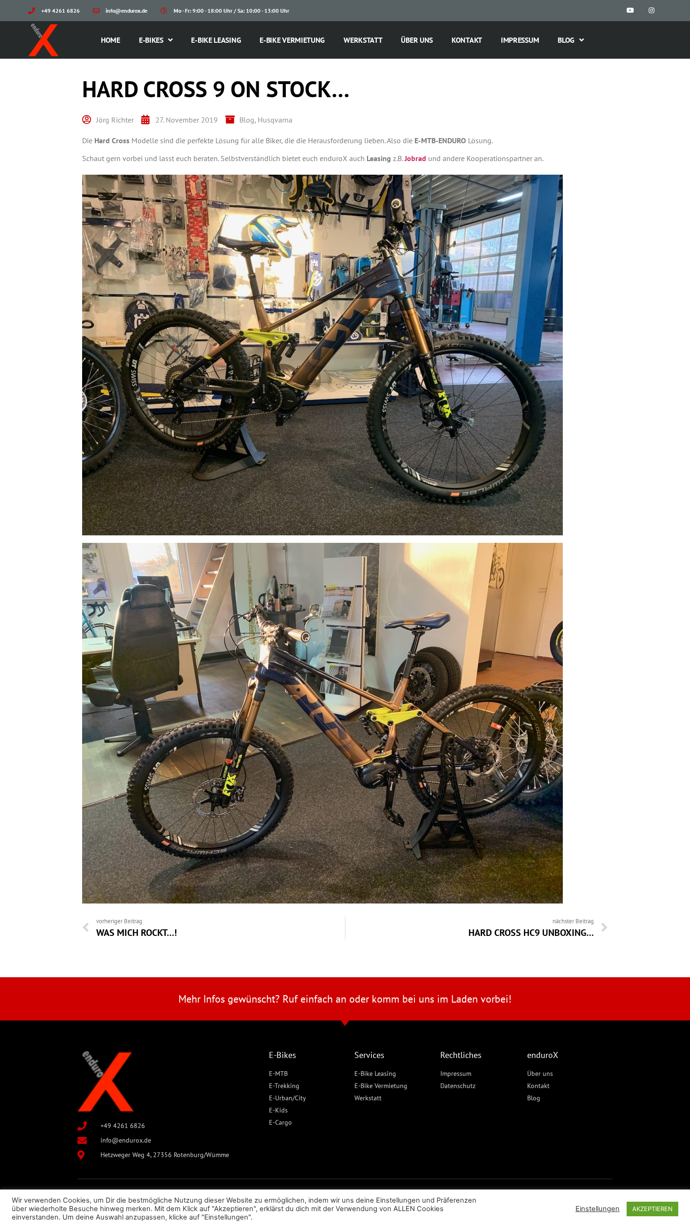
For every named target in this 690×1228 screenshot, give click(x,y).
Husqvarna (275, 119)
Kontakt (467, 40)
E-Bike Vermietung (292, 40)
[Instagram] (651, 10)
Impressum (520, 40)
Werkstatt (363, 40)
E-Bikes (151, 40)
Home (110, 40)
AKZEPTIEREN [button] (652, 1209)
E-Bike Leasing (216, 40)
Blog (566, 40)
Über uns (417, 40)
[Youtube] (630, 10)
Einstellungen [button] (597, 1209)
